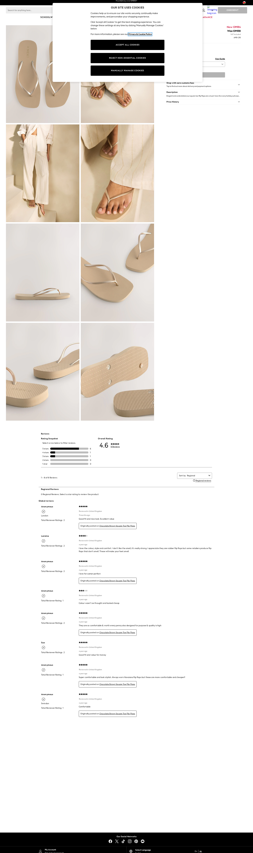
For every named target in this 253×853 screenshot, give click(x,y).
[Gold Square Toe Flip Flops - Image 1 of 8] (42, 74)
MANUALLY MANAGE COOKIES (127, 70)
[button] (203, 92)
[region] (127, 42)
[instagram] (129, 841)
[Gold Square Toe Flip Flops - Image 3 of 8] (42, 173)
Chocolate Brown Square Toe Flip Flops (117, 526)
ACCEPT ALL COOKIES (128, 45)
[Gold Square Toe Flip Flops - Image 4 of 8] (117, 173)
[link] (203, 10)
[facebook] (110, 841)
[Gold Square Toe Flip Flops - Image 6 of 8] (117, 272)
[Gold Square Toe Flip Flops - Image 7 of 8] (42, 372)
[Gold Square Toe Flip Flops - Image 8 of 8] (117, 372)
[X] (117, 841)
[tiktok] (123, 841)
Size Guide (220, 59)
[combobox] (197, 475)
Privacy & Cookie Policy (140, 34)
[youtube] (142, 841)
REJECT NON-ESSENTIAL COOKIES (127, 58)
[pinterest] (136, 841)
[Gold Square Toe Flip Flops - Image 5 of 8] (42, 272)
